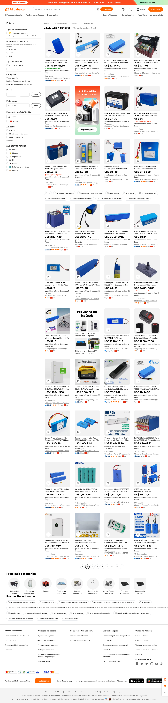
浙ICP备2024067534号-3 (146, 699)
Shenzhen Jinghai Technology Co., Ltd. (87, 244)
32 (117, 567)
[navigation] (23, 295)
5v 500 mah (146, 602)
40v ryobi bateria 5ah (149, 193)
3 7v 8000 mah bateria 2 (65, 193)
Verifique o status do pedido (146, 645)
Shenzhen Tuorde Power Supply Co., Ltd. (147, 400)
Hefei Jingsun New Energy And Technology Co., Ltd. (57, 403)
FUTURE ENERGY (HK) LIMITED (116, 553)
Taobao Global (94, 692)
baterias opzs (15, 613)
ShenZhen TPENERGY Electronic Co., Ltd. (117, 454)
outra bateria (114, 193)
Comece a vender (142, 640)
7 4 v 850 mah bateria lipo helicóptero (74, 602)
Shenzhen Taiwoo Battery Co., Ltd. (147, 505)
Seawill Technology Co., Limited (87, 299)
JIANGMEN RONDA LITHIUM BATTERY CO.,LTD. (117, 349)
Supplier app (67, 681)
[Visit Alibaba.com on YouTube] (156, 663)
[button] (97, 9)
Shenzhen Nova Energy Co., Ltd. (146, 244)
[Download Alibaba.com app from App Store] (136, 680)
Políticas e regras (44, 661)
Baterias (74, 23)
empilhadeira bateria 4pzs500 (91, 193)
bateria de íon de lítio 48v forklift (21, 618)
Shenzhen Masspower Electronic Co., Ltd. (147, 73)
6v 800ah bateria (48, 602)
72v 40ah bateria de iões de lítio (110, 198)
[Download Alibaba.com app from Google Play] (154, 680)
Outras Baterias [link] (87, 23)
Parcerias (139, 654)
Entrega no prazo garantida (48, 645)
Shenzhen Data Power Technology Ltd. (147, 179)
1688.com (58, 692)
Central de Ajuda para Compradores (116, 636)
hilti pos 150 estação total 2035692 (22, 602)
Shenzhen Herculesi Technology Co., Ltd (117, 179)
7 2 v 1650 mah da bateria (57, 198)
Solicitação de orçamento (80, 640)
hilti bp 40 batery (60, 613)
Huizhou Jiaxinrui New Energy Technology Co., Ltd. (87, 73)
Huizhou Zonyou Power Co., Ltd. (87, 451)
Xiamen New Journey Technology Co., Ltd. (57, 505)
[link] (165, 679)
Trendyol (110, 692)
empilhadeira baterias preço (82, 198)
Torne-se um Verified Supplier (146, 650)
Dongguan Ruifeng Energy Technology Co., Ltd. (87, 400)
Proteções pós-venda (46, 650)
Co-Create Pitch (11, 640)
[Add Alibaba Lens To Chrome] (43, 680)
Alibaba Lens (18, 681)
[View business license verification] (106, 699)
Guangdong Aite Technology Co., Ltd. (57, 349)
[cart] (131, 10)
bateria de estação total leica (100, 613)
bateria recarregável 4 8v (49, 618)
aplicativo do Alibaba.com (116, 681)
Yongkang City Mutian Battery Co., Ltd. (147, 349)
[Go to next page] (122, 566)
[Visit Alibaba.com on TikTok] (161, 663)
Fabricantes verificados (79, 636)
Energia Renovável (60, 23)
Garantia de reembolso (46, 640)
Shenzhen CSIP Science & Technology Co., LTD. (57, 451)
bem (36, 94)
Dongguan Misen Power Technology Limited (57, 247)
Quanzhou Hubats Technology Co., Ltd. (57, 184)
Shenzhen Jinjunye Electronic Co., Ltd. (147, 301)
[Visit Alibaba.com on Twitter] (146, 663)
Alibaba (46, 23)
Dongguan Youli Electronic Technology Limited (117, 400)
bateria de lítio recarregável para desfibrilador (133, 613)
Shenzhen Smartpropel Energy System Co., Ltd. (87, 182)
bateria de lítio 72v (71, 618)
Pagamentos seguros (46, 636)
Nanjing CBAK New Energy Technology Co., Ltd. (87, 505)
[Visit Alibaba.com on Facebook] (136, 663)
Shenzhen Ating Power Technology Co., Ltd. (117, 295)
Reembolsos (107, 650)
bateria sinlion (78, 613)
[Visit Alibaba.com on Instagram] (151, 663)
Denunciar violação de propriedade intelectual (116, 655)
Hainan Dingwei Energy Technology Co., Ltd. (117, 76)
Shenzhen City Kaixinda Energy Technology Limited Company (57, 78)
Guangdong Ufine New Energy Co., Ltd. (117, 502)
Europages (120, 692)
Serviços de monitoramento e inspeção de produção (49, 655)
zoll (49, 193)
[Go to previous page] (82, 566)
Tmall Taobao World (72, 692)
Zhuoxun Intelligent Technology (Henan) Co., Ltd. (87, 556)
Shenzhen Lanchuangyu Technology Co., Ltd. (147, 131)
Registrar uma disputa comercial (115, 645)
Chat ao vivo (107, 640)
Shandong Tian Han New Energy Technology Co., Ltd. (117, 126)
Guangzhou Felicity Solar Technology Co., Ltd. (57, 556)
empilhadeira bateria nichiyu (37, 613)
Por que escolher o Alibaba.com (17, 636)
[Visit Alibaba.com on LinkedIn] (141, 663)
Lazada (84, 692)
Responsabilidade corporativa (16, 645)
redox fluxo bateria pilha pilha (139, 198)
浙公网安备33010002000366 (124, 699)
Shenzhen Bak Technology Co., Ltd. (57, 126)
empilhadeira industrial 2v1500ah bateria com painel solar (114, 602)
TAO (103, 692)
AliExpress (49, 692)
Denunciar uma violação (112, 661)
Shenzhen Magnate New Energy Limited (117, 244)
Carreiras (8, 650)
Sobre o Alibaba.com (13, 631)
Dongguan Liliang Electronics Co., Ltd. (147, 556)
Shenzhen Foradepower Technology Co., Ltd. (147, 454)
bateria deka (130, 193)
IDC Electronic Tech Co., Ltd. (56, 295)
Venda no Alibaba (141, 636)
